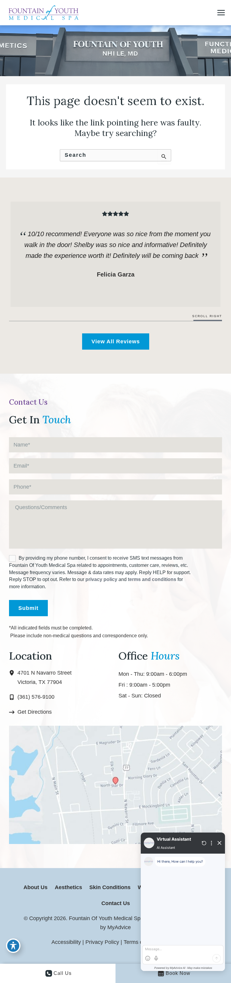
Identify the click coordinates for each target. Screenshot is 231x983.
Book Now (178, 973)
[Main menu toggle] (221, 12)
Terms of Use (140, 942)
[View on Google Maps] (115, 784)
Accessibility (66, 942)
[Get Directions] (30, 712)
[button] (115, 341)
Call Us (63, 973)
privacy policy (101, 579)
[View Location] (13, 673)
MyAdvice (118, 927)
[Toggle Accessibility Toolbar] (13, 945)
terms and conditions (152, 579)
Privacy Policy (102, 942)
